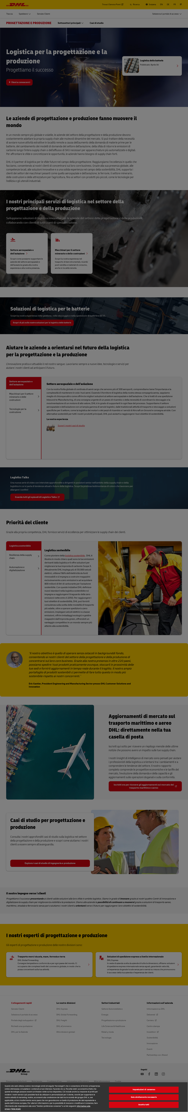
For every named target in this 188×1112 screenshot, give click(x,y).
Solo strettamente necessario (144, 1097)
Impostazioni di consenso (144, 1089)
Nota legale (16, 1109)
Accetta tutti (143, 1104)
